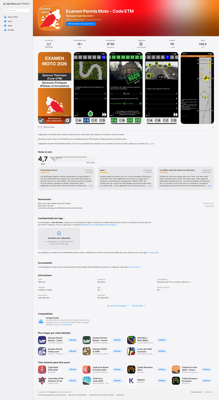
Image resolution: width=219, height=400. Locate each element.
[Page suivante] (216, 88)
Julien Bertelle (43, 298)
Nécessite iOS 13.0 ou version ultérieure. (173, 282)
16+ (98, 290)
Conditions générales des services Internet (52, 395)
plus (152, 144)
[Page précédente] (35, 88)
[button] (16, 17)
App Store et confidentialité (78, 395)
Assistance (120, 395)
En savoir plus (153, 252)
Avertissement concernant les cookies (101, 395)
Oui (158, 290)
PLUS (90, 186)
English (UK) (209, 392)
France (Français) (196, 392)
